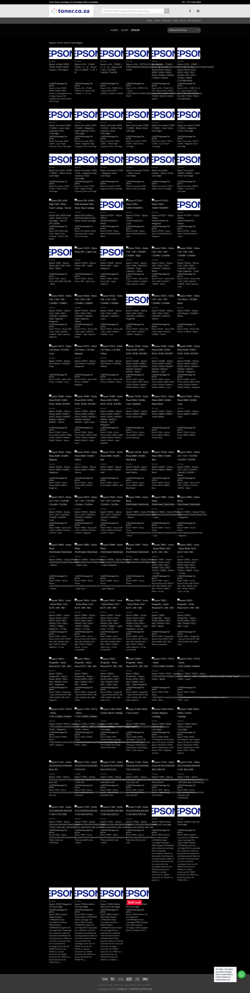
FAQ (176, 21)
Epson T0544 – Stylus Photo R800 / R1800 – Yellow (85, 470)
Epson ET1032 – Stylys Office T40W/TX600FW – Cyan (137, 219)
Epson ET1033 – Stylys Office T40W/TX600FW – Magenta (163, 219)
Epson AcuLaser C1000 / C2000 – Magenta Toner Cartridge (188, 128)
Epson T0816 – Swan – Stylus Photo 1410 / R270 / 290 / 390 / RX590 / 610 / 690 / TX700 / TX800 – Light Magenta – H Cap (137, 622)
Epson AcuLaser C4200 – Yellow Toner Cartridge (162, 173)
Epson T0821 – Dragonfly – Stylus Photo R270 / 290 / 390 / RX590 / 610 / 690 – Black (161, 620)
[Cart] (198, 10)
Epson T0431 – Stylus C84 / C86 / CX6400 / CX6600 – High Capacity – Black (136, 267)
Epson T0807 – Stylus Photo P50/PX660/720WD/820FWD (141, 561)
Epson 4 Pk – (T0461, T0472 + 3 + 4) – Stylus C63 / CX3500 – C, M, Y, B (86, 68)
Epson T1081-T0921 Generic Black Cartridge (109, 727)
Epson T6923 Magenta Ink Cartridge (60, 905)
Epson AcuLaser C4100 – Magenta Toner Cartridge (111, 173)
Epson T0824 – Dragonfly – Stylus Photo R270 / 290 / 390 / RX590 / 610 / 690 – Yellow (84, 679)
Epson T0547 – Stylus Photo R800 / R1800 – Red (111, 470)
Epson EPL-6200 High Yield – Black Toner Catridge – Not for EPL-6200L (60, 219)
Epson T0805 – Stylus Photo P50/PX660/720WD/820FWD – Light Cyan (89, 562)
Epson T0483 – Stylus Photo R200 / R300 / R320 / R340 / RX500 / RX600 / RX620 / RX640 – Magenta (188, 366)
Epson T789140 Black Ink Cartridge (136, 905)
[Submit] (166, 11)
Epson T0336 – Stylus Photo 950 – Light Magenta (111, 266)
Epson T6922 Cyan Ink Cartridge (188, 823)
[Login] (190, 10)
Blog (183, 21)
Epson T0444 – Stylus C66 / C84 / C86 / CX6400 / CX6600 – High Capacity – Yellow (85, 316)
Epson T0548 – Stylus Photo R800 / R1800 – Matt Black (137, 470)
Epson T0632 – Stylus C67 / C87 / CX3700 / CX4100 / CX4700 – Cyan (59, 516)
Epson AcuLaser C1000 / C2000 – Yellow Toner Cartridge (60, 173)
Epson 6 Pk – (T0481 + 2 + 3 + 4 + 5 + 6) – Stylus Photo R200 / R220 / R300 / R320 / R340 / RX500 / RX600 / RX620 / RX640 (163, 71)
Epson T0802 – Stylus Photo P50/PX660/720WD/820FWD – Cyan (166, 515)
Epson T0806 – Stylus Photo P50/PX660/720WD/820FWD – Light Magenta (115, 562)
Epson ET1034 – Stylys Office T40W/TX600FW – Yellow (188, 219)
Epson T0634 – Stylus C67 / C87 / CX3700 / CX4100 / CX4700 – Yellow (111, 516)
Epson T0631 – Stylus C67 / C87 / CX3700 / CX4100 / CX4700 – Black (187, 471)
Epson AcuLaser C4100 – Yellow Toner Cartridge (137, 173)
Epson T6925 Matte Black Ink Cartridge (110, 905)
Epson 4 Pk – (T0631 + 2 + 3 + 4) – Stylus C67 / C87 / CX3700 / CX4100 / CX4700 (111, 68)
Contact (167, 21)
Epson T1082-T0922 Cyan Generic (135, 725)
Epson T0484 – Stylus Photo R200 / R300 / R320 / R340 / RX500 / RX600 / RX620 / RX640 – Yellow (60, 416)
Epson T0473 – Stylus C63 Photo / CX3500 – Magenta (85, 364)
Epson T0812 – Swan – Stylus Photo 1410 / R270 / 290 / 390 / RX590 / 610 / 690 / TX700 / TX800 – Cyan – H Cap (188, 566)
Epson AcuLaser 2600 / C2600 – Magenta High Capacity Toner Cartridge (85, 129)
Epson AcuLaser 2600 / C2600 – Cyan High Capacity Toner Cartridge (60, 129)
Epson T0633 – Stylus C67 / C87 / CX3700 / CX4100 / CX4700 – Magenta (85, 516)
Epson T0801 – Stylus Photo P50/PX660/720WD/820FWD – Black (141, 515)
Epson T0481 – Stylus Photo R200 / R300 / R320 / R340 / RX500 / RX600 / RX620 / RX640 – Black (137, 366)
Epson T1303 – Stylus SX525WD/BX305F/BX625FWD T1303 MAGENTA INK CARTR (90, 824)
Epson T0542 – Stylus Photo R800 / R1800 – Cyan (188, 414)
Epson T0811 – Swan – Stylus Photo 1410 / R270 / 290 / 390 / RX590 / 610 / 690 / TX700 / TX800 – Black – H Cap (163, 566)
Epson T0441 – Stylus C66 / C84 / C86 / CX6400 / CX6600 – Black (162, 267)
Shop (157, 21)
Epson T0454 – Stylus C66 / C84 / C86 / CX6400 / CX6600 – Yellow (162, 314)
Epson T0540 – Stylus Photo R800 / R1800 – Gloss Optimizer (137, 414)
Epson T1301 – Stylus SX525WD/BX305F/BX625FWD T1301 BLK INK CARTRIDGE (192, 780)
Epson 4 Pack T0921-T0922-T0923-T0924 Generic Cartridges (59, 67)
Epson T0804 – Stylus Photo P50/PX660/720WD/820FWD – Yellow (64, 562)
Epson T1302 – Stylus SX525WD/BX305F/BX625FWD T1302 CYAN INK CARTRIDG (64, 824)
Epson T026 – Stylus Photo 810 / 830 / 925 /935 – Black (59, 266)
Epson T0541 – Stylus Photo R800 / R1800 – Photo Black (162, 414)
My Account (194, 21)
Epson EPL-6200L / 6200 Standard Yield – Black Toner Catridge (86, 218)
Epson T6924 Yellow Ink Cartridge (85, 905)
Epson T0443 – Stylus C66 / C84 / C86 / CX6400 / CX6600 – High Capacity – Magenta (59, 316)
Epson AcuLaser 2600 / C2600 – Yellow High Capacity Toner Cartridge (111, 129)
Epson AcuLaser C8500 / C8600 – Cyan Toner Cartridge (188, 173)
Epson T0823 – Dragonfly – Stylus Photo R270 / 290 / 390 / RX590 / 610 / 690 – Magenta (58, 679)
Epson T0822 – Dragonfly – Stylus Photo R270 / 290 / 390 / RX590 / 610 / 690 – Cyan (186, 620)
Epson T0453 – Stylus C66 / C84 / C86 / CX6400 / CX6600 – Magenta (136, 314)
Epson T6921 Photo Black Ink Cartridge (161, 823)
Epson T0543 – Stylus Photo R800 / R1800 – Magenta (60, 470)
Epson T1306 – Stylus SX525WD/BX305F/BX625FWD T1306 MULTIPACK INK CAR (141, 824)
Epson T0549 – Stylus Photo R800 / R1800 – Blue (162, 470)
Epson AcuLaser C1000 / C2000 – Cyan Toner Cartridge (163, 128)
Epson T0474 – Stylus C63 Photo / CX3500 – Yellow (111, 364)
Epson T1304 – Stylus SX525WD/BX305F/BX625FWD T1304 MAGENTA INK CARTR (116, 824)
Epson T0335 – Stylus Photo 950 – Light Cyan (85, 266)
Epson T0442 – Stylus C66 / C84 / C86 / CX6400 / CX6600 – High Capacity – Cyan (188, 267)
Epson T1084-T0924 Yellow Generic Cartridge (187, 727)
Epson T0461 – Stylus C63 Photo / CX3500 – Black (188, 313)
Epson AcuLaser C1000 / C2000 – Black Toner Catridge (137, 128)
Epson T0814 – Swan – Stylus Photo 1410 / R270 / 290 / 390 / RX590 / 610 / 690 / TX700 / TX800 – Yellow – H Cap (85, 622)
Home (149, 21)
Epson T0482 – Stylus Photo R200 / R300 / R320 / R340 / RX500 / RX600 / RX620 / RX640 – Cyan (163, 366)
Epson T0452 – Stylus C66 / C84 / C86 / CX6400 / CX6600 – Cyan (111, 314)
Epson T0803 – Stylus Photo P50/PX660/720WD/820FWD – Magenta (192, 515)
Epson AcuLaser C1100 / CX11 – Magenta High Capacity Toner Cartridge (86, 174)
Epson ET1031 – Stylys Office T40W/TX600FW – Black (111, 219)
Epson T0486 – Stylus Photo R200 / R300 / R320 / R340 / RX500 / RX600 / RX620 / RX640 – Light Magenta (111, 418)
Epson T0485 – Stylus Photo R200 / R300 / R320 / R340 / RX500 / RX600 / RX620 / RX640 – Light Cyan (85, 416)
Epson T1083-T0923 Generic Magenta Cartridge (161, 727)
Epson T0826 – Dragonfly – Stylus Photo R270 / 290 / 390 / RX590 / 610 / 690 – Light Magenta (136, 679)
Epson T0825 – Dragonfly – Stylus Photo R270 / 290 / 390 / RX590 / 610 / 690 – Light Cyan (109, 679)
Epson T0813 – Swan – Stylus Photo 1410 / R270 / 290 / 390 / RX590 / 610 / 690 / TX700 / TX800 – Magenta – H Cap (60, 622)
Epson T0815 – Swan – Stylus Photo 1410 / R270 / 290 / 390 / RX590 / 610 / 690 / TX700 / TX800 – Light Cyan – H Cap (111, 622)
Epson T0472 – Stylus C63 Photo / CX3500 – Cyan (60, 364)
